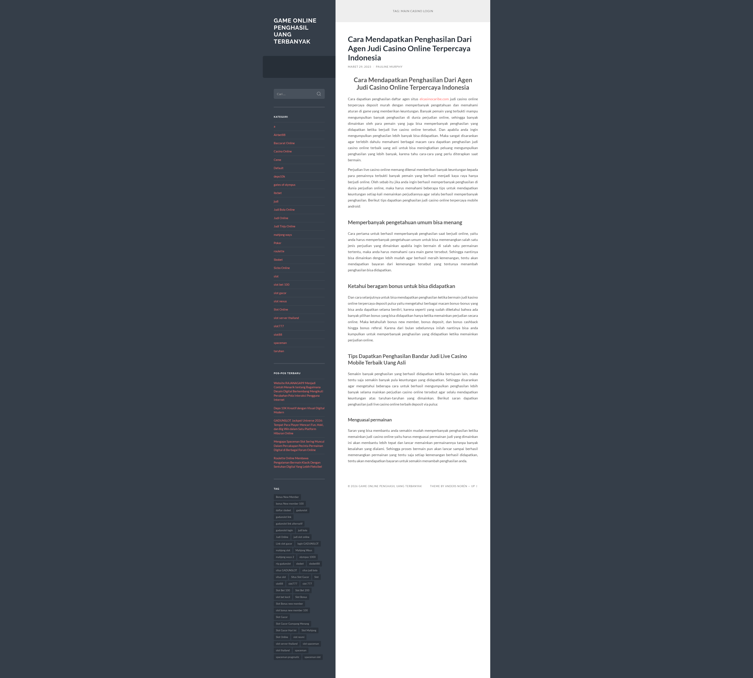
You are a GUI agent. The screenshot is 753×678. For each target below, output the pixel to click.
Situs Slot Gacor (300, 577)
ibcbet (278, 193)
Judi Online (281, 218)
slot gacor (280, 293)
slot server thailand (286, 318)
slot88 (278, 334)
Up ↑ (474, 486)
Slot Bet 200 (302, 590)
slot (276, 276)
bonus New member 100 (290, 503)
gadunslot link (283, 517)
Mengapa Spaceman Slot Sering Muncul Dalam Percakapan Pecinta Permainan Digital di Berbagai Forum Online (299, 446)
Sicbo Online (282, 268)
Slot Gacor (282, 617)
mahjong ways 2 (285, 557)
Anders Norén (456, 486)
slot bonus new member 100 (292, 610)
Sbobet (278, 259)
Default (279, 168)
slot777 (279, 326)
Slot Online (281, 309)
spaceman (280, 342)
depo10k (279, 176)
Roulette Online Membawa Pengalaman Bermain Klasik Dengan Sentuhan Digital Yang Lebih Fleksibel (298, 462)
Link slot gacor (284, 543)
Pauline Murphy (389, 66)
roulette (279, 251)
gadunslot (301, 510)
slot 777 (307, 583)
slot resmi (298, 637)
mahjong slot (283, 550)
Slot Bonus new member (289, 603)
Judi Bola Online (284, 209)
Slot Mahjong (309, 630)
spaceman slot (313, 657)
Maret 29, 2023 (359, 66)
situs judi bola (309, 570)
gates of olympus (285, 184)
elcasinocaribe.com (434, 99)
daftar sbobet (283, 510)
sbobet (300, 563)
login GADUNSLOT (308, 543)
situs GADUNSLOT (286, 570)
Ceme (277, 159)
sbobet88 (314, 563)
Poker (277, 243)
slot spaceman (311, 643)
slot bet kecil (283, 597)
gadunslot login (284, 530)
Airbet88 (280, 135)
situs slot (281, 577)
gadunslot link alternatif (289, 523)
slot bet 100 (281, 284)
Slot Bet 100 (283, 590)
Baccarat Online (284, 143)
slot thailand (283, 650)
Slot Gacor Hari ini (286, 630)
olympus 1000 (307, 557)
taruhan (279, 351)
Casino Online (283, 151)
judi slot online (301, 537)
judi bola (302, 530)
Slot (316, 577)
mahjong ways (283, 234)
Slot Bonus (301, 597)
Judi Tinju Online (284, 226)
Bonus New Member (287, 496)
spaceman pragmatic (287, 657)
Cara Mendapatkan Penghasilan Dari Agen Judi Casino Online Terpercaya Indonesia (410, 48)
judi (276, 201)
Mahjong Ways (304, 550)
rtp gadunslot (283, 563)
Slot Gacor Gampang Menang (292, 623)
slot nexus (280, 301)
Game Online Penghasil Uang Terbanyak (390, 486)
